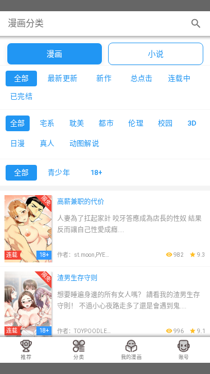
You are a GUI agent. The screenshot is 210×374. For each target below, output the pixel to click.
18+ (96, 172)
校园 (165, 123)
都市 (106, 123)
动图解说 (84, 143)
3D (192, 123)
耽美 (77, 123)
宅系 (47, 123)
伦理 (135, 123)
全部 (17, 123)
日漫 (17, 143)
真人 (47, 143)
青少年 (59, 172)
